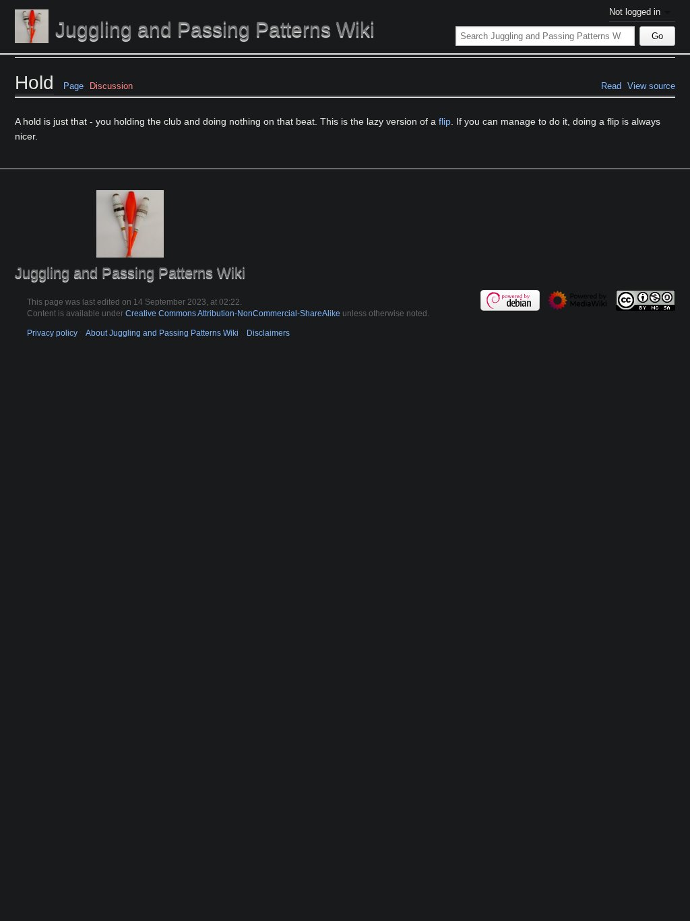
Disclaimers (268, 332)
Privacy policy (52, 332)
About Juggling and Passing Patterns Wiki (162, 332)
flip (445, 121)
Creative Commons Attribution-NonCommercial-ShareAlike (232, 313)
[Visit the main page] (32, 26)
